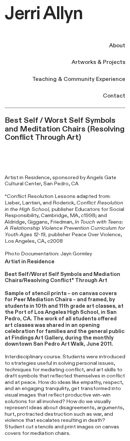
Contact (114, 96)
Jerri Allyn (44, 13)
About (117, 45)
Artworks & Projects (98, 62)
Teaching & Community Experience (78, 79)
